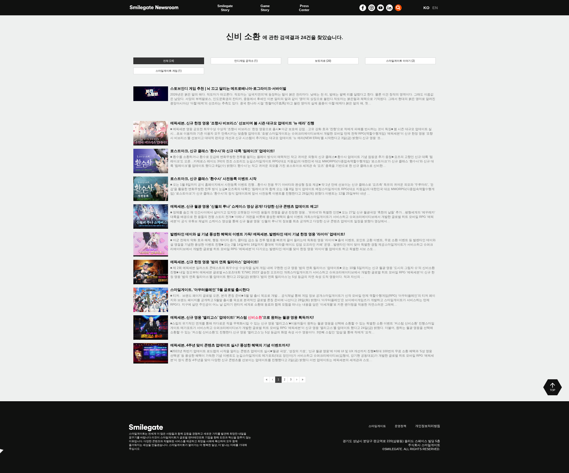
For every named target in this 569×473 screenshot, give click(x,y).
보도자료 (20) (323, 60)
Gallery (304, 8)
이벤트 (222, 17)
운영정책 (400, 426)
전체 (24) (168, 60)
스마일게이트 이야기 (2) (400, 60)
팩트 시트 (224, 8)
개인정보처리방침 (427, 426)
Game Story (265, 8)
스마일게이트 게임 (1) (169, 70)
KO (426, 8)
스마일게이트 (377, 426)
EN (435, 8)
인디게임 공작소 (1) (246, 60)
